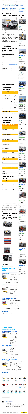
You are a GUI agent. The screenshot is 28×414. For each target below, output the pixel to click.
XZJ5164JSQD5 (22, 72)
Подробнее (4, 278)
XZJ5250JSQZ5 (22, 265)
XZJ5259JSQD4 (22, 136)
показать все (5, 311)
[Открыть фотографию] (10, 24)
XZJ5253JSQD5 (22, 103)
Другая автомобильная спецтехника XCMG (9, 313)
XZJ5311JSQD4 (22, 120)
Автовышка (6, 5)
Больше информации (11, 413)
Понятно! (24, 412)
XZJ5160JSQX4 (22, 184)
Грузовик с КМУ (14, 4)
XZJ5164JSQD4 (22, 168)
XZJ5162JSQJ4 (22, 199)
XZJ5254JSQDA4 (22, 249)
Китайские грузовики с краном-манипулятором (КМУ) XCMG (5, 9)
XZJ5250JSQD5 (22, 152)
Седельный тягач (22, 4)
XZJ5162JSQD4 (22, 232)
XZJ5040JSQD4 (22, 26)
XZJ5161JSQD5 (22, 87)
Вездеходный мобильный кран (7, 4)
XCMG (9, 56)
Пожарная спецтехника (12, 5)
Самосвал (18, 4)
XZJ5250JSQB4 (22, 216)
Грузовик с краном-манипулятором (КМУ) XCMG (8, 268)
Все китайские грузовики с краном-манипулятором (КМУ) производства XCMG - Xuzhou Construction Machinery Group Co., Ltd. (22, 10)
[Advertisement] (10, 78)
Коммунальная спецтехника (19, 5)
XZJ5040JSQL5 (22, 41)
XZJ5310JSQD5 (22, 55)
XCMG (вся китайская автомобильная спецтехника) (13, 9)
